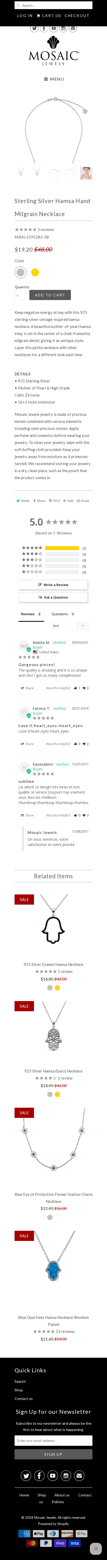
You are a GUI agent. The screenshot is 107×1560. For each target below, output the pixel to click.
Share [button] (29, 688)
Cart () (51, 15)
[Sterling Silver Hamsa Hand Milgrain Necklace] (53, 124)
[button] (77, 688)
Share (41, 501)
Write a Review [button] (56, 584)
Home (24, 1495)
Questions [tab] (60, 614)
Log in (25, 15)
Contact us (24, 1398)
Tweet (25, 501)
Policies (58, 1502)
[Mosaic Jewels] (53, 52)
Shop (19, 1390)
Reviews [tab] (28, 614)
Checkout (77, 15)
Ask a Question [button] (56, 597)
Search (20, 1381)
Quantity (22, 287)
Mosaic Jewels (45, 1517)
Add (70, 501)
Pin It (56, 501)
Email (85, 501)
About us (62, 1495)
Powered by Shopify (53, 1524)
